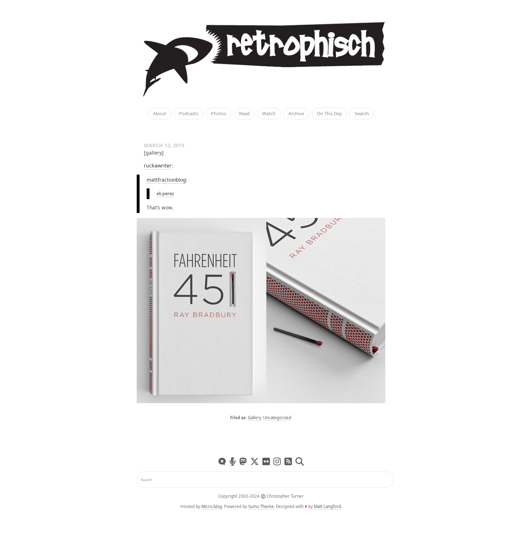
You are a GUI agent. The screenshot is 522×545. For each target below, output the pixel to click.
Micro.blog (211, 506)
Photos (218, 114)
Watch (269, 114)
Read (244, 114)
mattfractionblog (166, 179)
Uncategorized (277, 417)
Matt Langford (327, 506)
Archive (296, 114)
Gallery (254, 417)
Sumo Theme (261, 506)
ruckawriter (158, 165)
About (159, 114)
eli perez (165, 193)
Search (362, 114)
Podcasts (188, 114)
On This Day (329, 114)
